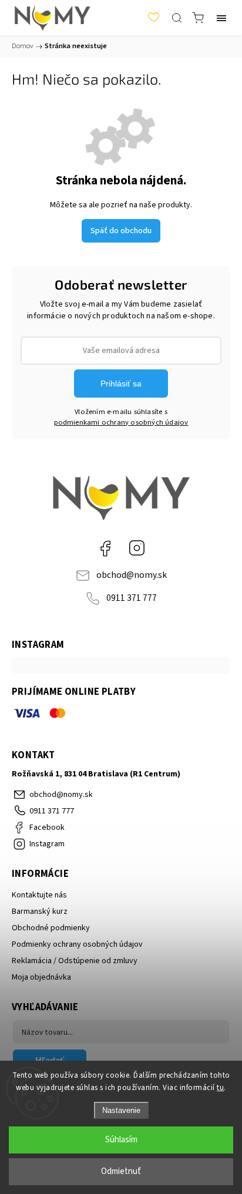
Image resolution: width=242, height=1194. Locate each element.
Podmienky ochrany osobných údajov (77, 944)
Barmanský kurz (40, 911)
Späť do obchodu (121, 231)
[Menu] (221, 17)
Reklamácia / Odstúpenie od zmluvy (74, 961)
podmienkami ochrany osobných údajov (121, 422)
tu (220, 1087)
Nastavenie (121, 1110)
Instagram (137, 548)
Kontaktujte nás (39, 895)
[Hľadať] (177, 17)
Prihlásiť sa (121, 383)
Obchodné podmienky (51, 928)
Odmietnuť (121, 1171)
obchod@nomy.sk (131, 575)
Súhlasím (121, 1140)
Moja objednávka (41, 977)
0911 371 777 (131, 597)
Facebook (105, 548)
